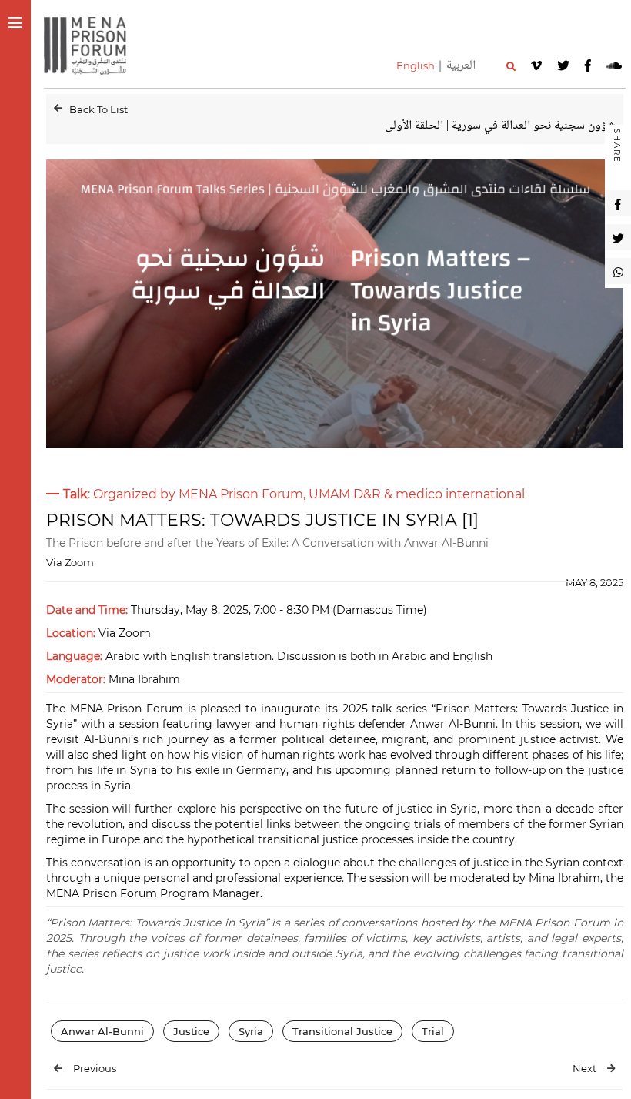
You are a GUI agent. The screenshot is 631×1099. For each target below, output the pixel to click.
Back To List (98, 109)
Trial (433, 1031)
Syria (251, 1031)
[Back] (58, 108)
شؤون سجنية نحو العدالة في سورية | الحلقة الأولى (500, 126)
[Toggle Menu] (15, 23)
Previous (94, 1068)
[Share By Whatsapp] (618, 271)
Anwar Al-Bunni (102, 1031)
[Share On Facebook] (618, 203)
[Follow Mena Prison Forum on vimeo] (536, 65)
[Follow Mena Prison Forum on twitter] (563, 65)
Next (584, 1068)
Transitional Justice (342, 1031)
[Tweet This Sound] (618, 237)
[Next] (611, 1068)
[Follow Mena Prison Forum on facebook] (588, 65)
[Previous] (58, 1068)
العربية (461, 65)
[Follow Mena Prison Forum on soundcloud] (614, 65)
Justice (191, 1031)
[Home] (91, 44)
